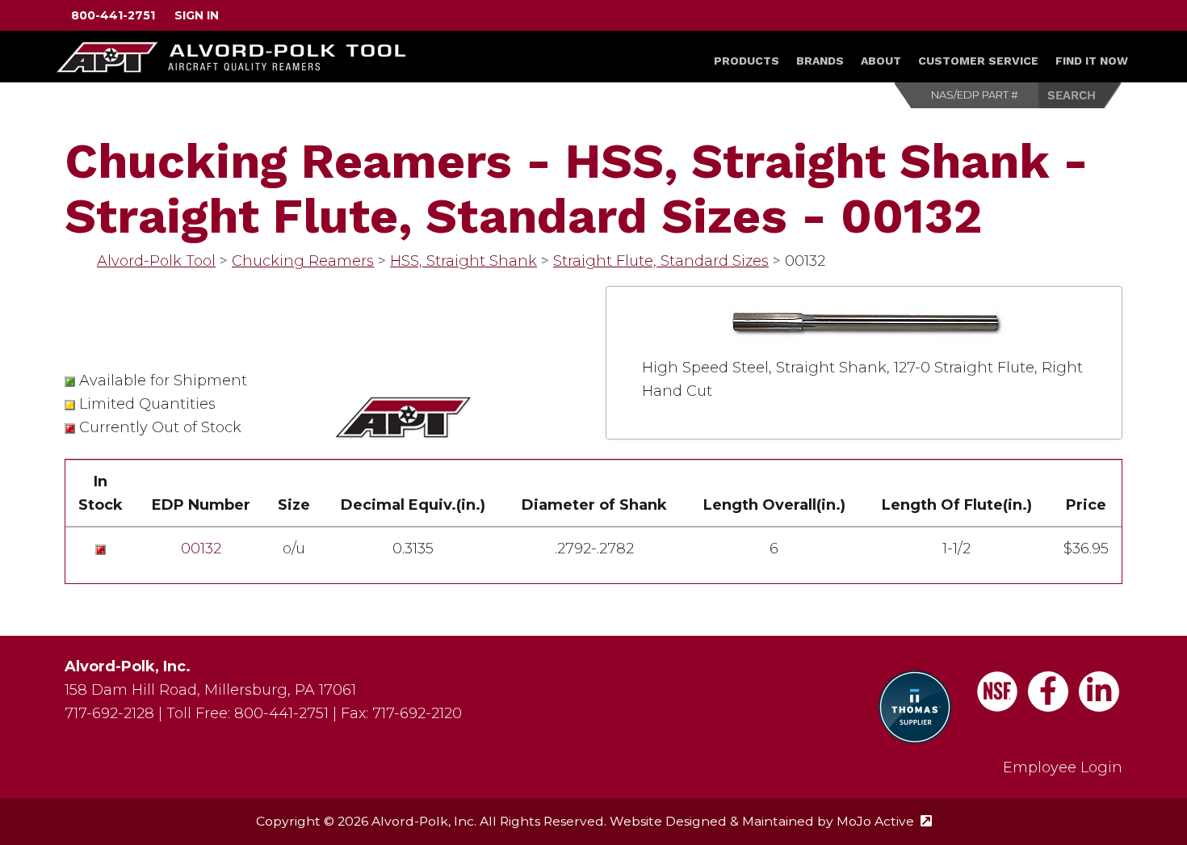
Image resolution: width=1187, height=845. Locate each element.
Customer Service (978, 60)
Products (746, 60)
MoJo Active (884, 821)
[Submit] (1080, 95)
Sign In (196, 15)
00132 (201, 548)
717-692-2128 (109, 713)
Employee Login (1062, 767)
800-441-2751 (113, 15)
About (881, 60)
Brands (820, 60)
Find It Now (1091, 60)
